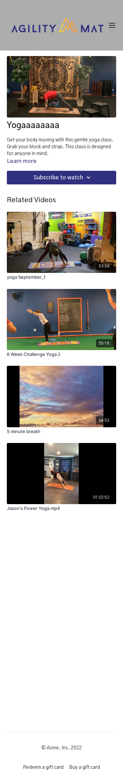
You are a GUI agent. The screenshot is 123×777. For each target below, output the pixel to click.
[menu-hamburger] (112, 25)
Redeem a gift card (43, 767)
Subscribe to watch (58, 177)
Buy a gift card (84, 767)
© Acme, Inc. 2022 (61, 748)
